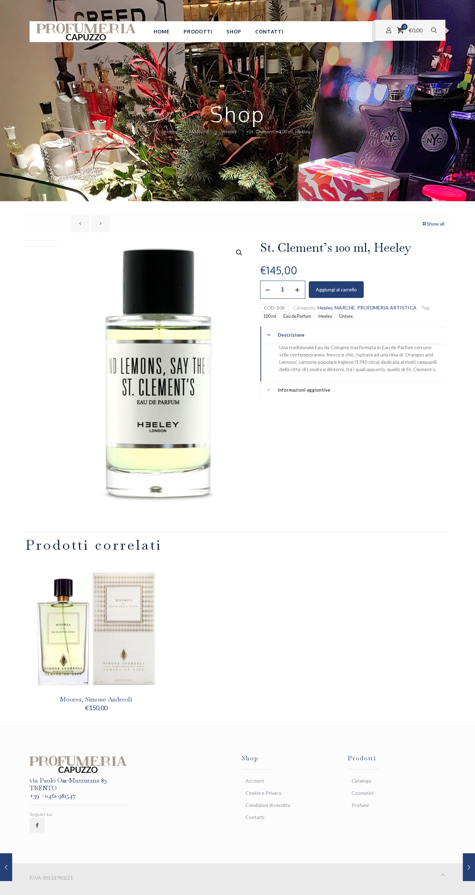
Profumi (360, 805)
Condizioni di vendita (267, 805)
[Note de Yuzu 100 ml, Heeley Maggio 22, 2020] (6, 867)
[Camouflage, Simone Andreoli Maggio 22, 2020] (469, 867)
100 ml (269, 316)
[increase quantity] (297, 289)
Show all (435, 224)
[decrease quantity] (268, 289)
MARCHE (199, 131)
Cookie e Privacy (263, 793)
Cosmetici (362, 793)
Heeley (229, 131)
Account (254, 781)
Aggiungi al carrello (336, 289)
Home (170, 131)
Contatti (254, 817)
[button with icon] (37, 825)
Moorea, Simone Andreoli (96, 699)
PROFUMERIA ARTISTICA (387, 308)
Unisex (346, 316)
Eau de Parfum (297, 316)
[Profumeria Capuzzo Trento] (86, 31)
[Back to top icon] (443, 874)
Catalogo (361, 781)
